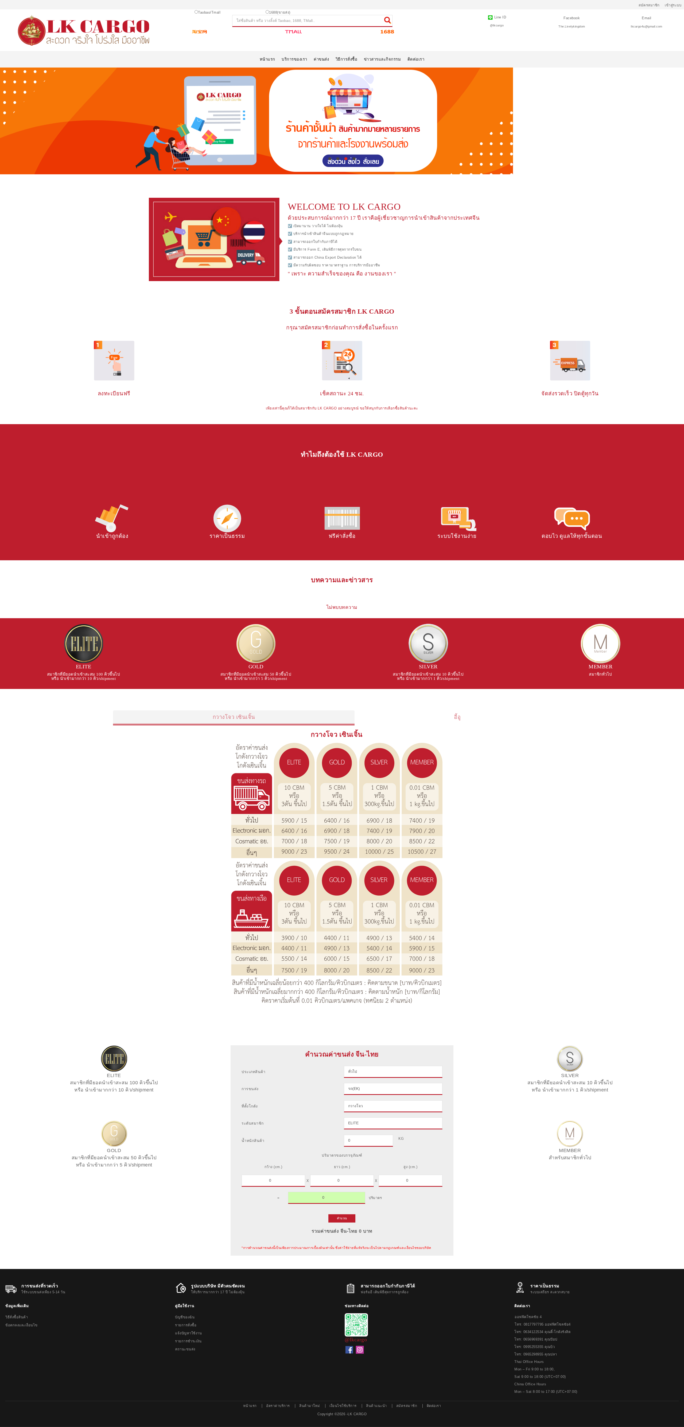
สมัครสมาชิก (649, 5)
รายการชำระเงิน (188, 1341)
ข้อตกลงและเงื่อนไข (21, 1325)
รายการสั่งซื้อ (185, 1325)
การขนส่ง (250, 1089)
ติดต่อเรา (416, 59)
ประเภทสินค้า (253, 1072)
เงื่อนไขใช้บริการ (343, 1406)
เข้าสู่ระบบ (673, 5)
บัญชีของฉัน (185, 1317)
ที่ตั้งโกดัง (250, 1106)
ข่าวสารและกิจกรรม (382, 59)
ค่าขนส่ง (321, 59)
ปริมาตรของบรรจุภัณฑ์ (342, 1155)
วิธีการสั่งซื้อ (346, 59)
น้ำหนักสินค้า (253, 1140)
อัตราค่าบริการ (278, 1406)
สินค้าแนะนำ (376, 1406)
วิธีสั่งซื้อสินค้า (16, 1317)
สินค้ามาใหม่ (309, 1406)
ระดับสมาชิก (253, 1123)
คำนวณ (342, 1218)
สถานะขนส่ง (185, 1349)
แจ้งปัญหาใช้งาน (188, 1333)
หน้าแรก (267, 59)
